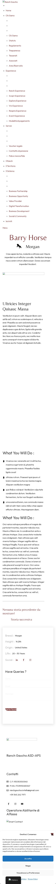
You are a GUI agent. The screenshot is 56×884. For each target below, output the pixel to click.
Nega (28, 865)
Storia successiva (21, 619)
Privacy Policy (33, 879)
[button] (52, 834)
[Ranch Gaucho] (10, 1)
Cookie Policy (22, 879)
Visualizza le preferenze (28, 873)
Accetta (28, 858)
